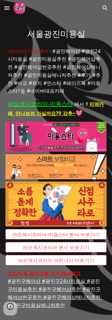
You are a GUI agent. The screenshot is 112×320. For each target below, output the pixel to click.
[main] (56, 33)
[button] (7, 8)
